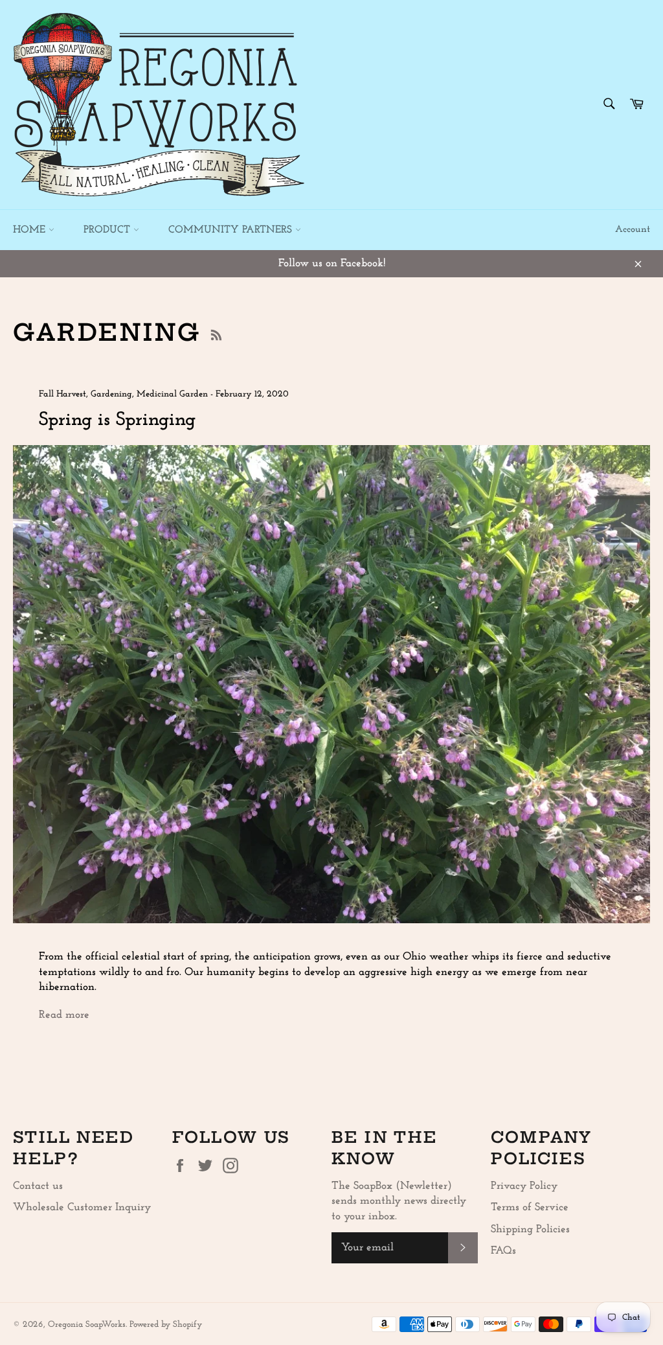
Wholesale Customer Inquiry (82, 1207)
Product (108, 230)
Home (31, 230)
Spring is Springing (117, 420)
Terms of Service (529, 1207)
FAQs (503, 1250)
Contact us (38, 1185)
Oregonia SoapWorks (87, 1324)
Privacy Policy (524, 1185)
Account (632, 230)
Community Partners (231, 230)
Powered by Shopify (165, 1324)
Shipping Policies (530, 1229)
